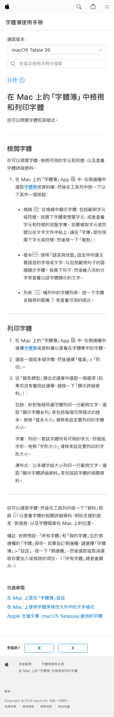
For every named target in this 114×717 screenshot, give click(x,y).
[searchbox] (57, 63)
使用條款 (28, 706)
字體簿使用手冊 (24, 22)
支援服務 (25, 664)
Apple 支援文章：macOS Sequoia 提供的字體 (54, 615)
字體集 (30, 186)
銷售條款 (46, 706)
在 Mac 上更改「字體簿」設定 (36, 597)
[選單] (107, 7)
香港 (7, 691)
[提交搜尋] (13, 64)
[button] (79, 7)
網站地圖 (64, 706)
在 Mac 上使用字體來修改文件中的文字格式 (50, 606)
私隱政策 (10, 706)
